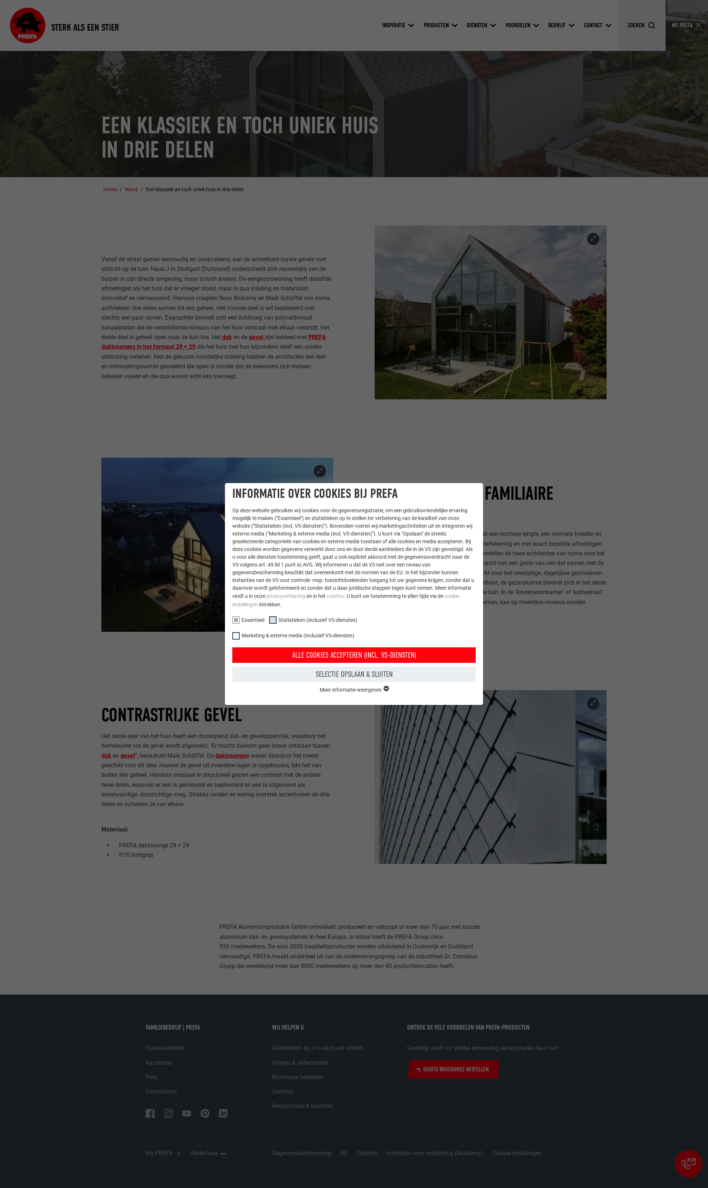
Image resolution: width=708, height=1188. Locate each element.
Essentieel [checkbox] (253, 620)
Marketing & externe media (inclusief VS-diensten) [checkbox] (298, 635)
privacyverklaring (285, 596)
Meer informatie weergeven (351, 690)
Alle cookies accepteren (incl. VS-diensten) (354, 655)
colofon (335, 596)
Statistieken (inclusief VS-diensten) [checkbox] (317, 620)
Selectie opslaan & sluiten (354, 674)
